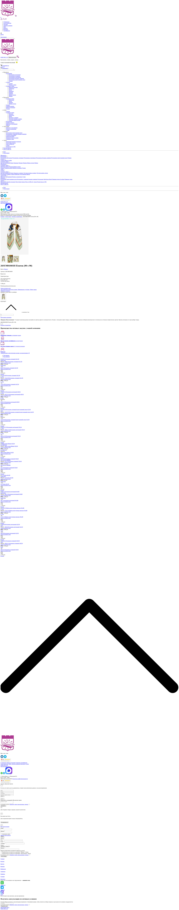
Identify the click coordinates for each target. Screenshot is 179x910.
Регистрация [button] (6, 153)
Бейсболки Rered (10, 136)
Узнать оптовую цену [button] (6, 288)
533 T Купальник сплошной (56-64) (13, 461)
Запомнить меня (6, 834)
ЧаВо (4, 26)
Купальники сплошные (14, 76)
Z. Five (2, 376)
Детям (2, 169)
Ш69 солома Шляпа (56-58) (11, 446)
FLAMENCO (4, 445)
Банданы (11, 113)
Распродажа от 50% (10, 146)
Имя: (2, 840)
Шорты (8, 125)
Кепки (10, 89)
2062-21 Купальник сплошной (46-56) (14, 543)
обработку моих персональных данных (19, 804)
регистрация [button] (4, 37)
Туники (11, 83)
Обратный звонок (12, 57)
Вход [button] (4, 151)
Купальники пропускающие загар (17, 79)
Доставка (5, 24)
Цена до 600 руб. (10, 144)
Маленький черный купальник (13, 141)
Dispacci (6, 269)
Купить (2, 374)
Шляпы (11, 96)
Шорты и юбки (12, 84)
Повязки (11, 93)
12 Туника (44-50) (9, 477)
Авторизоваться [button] (4, 822)
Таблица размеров (15, 764)
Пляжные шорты (10, 106)
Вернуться (3, 273)
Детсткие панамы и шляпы (15, 119)
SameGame (3, 360)
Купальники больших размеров (16, 78)
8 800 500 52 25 (4, 57)
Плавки (11, 81)
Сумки (7, 130)
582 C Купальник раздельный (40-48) (13, 494)
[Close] (2, 324)
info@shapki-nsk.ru (5, 907)
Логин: (3, 838)
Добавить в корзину (5, 290)
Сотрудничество (7, 23)
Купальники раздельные (15, 74)
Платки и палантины (11, 129)
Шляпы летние (12, 103)
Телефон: (3, 843)
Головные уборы (10, 86)
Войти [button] (2, 34)
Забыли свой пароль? (6, 835)
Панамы (11, 92)
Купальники (9, 73)
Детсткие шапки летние (14, 120)
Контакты (5, 29)
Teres (2, 410)
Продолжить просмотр (6, 317)
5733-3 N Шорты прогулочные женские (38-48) (16, 510)
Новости (5, 28)
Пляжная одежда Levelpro (12, 137)
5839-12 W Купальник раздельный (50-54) (15, 429)
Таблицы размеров (7, 25)
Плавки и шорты (10, 122)
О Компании (6, 21)
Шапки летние (12, 95)
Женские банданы (13, 87)
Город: (2, 845)
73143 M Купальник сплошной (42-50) (14, 378)
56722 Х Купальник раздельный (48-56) (14, 394)
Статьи (27, 764)
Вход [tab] (2, 826)
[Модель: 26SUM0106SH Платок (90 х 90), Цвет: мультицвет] (3, 262)
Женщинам (3, 155)
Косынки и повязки (13, 117)
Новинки (3, 178)
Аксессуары (3, 175)
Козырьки (11, 91)
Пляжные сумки (10, 139)
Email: (2, 841)
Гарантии (18, 762)
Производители (7, 148)
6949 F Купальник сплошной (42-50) (13, 361)
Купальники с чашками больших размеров (16, 134)
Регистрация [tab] (6, 826)
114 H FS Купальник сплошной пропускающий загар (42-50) (19, 412)
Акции (7, 145)
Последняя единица (11, 142)
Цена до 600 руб (7, 149)
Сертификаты (6, 30)
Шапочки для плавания (11, 124)
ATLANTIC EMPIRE (6, 460)
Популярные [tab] (6, 355)
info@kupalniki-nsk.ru (6, 203)
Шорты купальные (10, 107)
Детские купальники (11, 135)
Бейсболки (11, 88)
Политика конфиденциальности (20, 778)
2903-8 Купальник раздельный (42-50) (14, 527)
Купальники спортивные (15, 77)
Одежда (8, 82)
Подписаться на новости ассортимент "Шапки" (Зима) (15, 852)
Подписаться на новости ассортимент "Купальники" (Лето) (16, 853)
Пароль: (3, 848)
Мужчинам (3, 164)
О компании (3, 762)
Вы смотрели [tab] (6, 356)
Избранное (5, 68)
